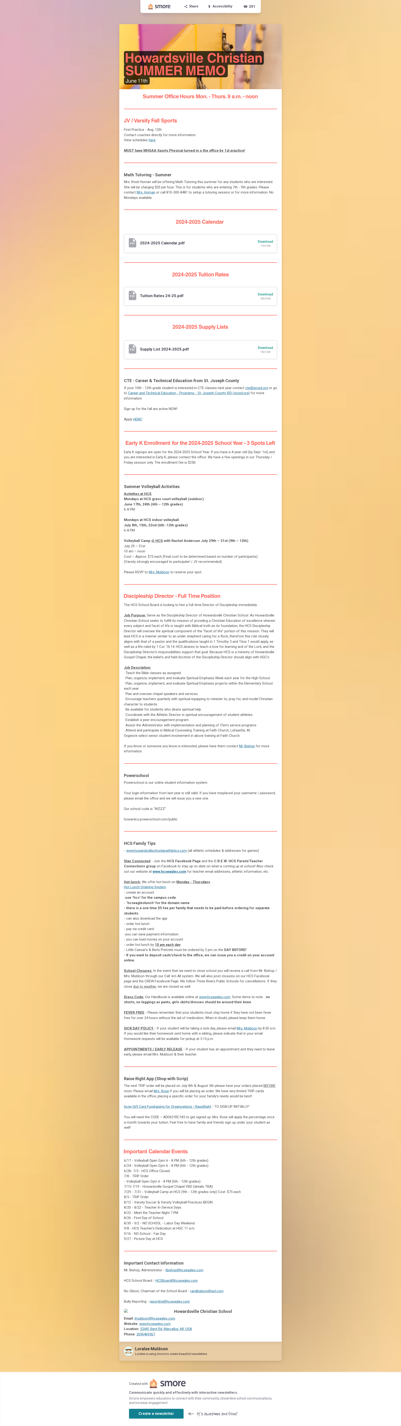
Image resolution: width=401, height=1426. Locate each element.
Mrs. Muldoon (159, 572)
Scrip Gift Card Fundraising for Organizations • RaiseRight (167, 1107)
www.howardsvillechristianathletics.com (156, 851)
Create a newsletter (156, 1413)
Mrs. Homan (146, 192)
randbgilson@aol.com (206, 1291)
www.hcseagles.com (169, 871)
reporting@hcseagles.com (170, 1301)
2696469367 (145, 1334)
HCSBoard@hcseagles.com (176, 1280)
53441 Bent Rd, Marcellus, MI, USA (166, 1329)
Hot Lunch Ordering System (145, 887)
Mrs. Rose (161, 1091)
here (152, 140)
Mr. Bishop (247, 746)
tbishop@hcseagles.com (184, 1270)
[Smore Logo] (159, 6)
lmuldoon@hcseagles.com (155, 1318)
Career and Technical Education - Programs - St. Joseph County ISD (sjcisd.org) (189, 393)
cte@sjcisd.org (256, 388)
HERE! (137, 419)
